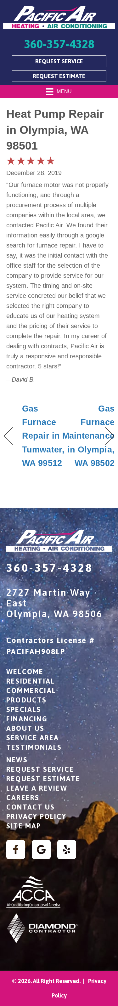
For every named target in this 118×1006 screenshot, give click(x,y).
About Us (25, 728)
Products (26, 700)
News (17, 760)
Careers (22, 797)
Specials (23, 709)
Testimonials (34, 747)
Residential (30, 681)
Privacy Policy (36, 816)
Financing (27, 719)
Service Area (32, 738)
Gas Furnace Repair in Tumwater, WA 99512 (43, 436)
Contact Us (30, 807)
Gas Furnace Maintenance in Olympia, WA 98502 (88, 436)
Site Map (23, 826)
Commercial (31, 690)
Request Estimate (43, 779)
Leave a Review (36, 788)
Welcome (24, 672)
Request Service (40, 769)
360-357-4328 (49, 567)
